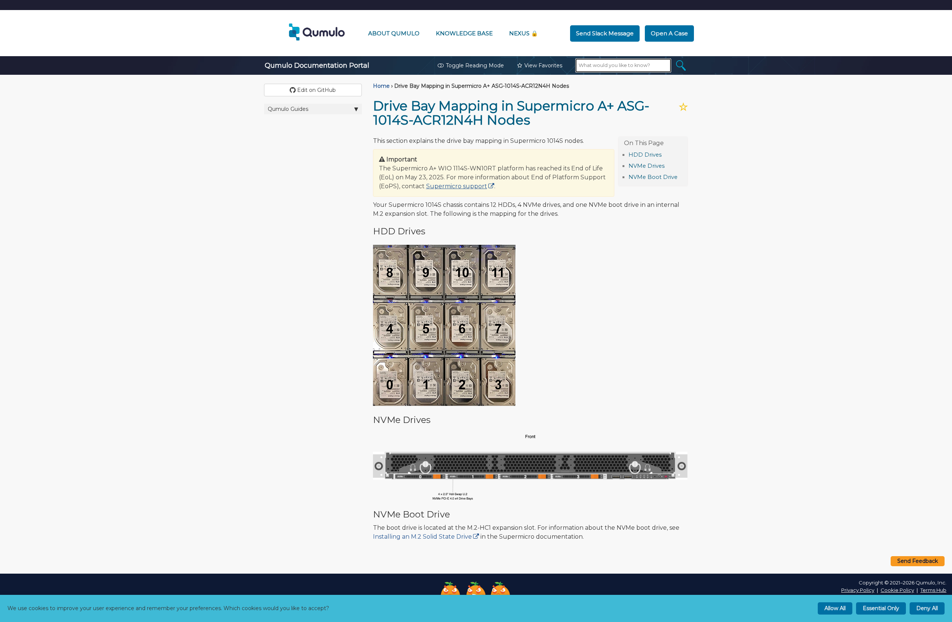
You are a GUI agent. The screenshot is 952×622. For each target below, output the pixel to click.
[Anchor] (665, 154)
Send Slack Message (605, 33)
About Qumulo (393, 33)
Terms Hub (933, 590)
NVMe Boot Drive (653, 177)
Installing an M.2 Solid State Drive (422, 536)
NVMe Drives (646, 166)
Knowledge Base (464, 33)
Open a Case (669, 33)
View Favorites (543, 65)
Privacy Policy (857, 590)
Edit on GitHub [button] (316, 90)
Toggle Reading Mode (475, 65)
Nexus (523, 33)
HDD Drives (645, 154)
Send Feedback (917, 561)
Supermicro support (456, 186)
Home (381, 86)
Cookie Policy (897, 590)
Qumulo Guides (288, 109)
